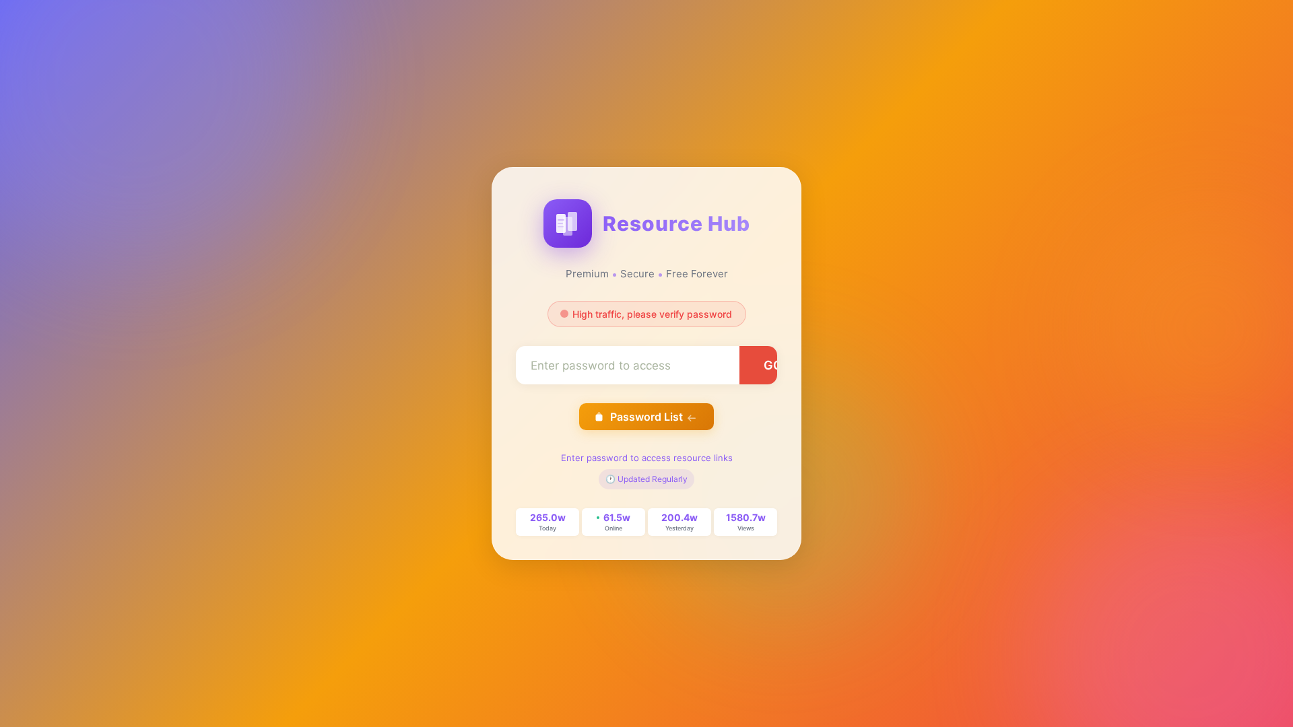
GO (773, 365)
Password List (646, 416)
